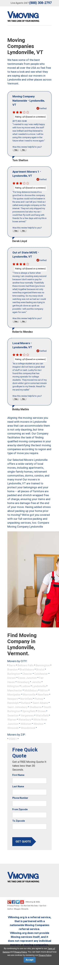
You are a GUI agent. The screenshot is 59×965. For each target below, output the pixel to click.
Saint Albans (40, 702)
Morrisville (29, 694)
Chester (27, 673)
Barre (12, 665)
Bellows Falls (26, 665)
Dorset (11, 677)
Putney (39, 698)
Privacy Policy (13, 906)
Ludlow (25, 686)
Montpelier (14, 694)
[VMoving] (30, 17)
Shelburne (36, 707)
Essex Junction (27, 677)
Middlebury (31, 690)
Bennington (43, 665)
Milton (44, 690)
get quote (23, 841)
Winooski (13, 728)
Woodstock (28, 728)
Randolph (13, 702)
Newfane (43, 694)
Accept (29, 959)
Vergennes (27, 715)
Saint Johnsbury (17, 707)
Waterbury (24, 719)
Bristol (40, 669)
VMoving (29, 902)
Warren (11, 719)
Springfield (29, 711)
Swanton (12, 715)
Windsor (38, 723)
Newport (12, 698)
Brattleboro (27, 669)
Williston (25, 723)
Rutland (25, 702)
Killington (13, 686)
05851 (13, 738)
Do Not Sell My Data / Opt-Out (33, 906)
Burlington (13, 673)
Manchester (14, 690)
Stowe (42, 711)
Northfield (26, 698)
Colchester (41, 673)
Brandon (12, 669)
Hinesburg (23, 682)
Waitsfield (42, 715)
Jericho (36, 682)
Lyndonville (39, 686)
